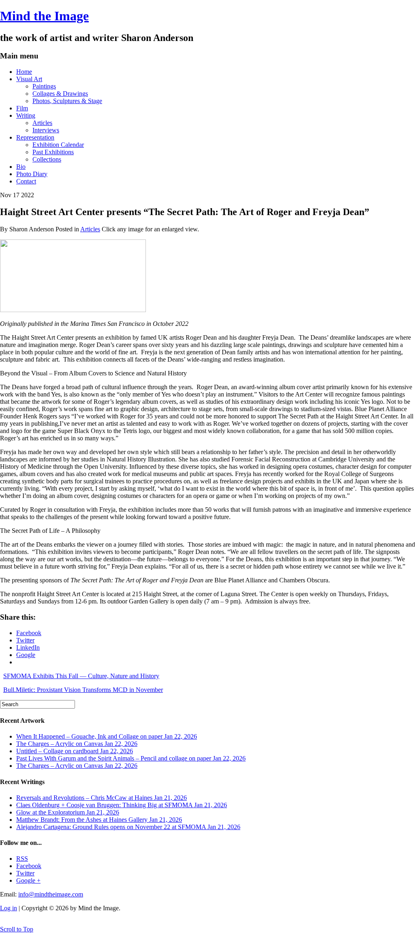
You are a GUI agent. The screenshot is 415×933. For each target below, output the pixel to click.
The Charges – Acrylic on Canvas (76, 743)
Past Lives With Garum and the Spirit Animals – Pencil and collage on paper (131, 758)
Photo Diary (31, 173)
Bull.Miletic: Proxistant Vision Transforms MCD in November (83, 689)
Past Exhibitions (53, 152)
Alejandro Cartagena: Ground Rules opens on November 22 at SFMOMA (128, 826)
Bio (21, 166)
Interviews (45, 130)
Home (24, 71)
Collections (46, 159)
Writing (25, 115)
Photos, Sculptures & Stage (67, 100)
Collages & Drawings (60, 93)
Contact (26, 181)
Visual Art (29, 78)
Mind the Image (44, 16)
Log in (8, 908)
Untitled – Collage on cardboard (74, 751)
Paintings (44, 86)
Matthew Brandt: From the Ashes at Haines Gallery (99, 819)
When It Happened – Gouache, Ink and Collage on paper (106, 736)
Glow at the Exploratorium (67, 812)
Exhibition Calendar (58, 144)
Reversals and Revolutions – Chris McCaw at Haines (101, 797)
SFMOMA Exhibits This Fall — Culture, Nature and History (81, 675)
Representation (35, 137)
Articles (42, 122)
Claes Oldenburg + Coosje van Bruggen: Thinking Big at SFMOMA (121, 805)
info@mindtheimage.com (50, 894)
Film (22, 108)
